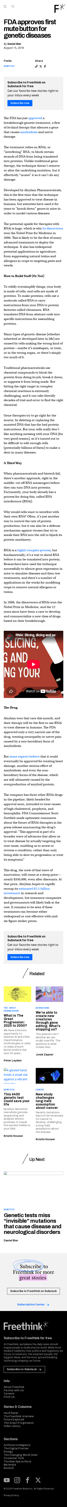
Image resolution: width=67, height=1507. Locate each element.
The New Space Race (17, 1461)
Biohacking (42, 1008)
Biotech (9, 1468)
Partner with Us (14, 1390)
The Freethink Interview (19, 1416)
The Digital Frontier (16, 1448)
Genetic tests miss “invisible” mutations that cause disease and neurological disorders (32, 1223)
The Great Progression (19, 1423)
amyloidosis (28, 132)
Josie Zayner (44, 1054)
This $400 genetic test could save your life (17, 1099)
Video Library (12, 1426)
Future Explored (14, 1419)
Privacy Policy (11, 1495)
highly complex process (34, 550)
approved (35, 118)
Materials (10, 1464)
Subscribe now (19, 103)
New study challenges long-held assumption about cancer (47, 1101)
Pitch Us (9, 1397)
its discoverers (52, 228)
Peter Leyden (13, 1060)
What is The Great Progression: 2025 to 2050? (15, 1020)
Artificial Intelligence (17, 1445)
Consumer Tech (14, 1458)
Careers (9, 1393)
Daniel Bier (14, 44)
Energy (8, 1451)
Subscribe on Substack (22, 1369)
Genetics (9, 66)
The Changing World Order (21, 1455)
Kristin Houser (13, 1136)
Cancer (40, 1089)
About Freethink (14, 1387)
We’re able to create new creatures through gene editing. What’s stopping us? (48, 1021)
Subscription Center (31, 1304)
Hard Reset (11, 1413)
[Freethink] (59, 8)
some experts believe (24, 756)
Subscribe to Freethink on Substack (33, 1291)
